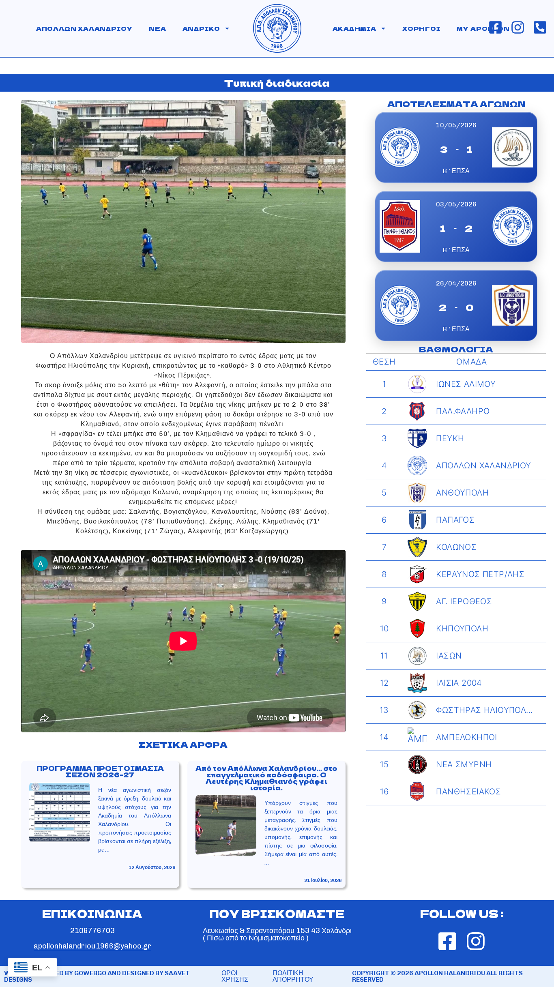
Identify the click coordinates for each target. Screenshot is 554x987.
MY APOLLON (483, 28)
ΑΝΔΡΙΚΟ (202, 28)
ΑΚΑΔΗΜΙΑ (354, 28)
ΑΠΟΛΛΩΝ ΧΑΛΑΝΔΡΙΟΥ (84, 28)
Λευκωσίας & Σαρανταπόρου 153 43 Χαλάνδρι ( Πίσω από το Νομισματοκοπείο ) (277, 934)
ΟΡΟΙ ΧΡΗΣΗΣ (234, 976)
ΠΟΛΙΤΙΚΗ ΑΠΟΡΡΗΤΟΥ (293, 976)
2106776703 (92, 930)
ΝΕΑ (157, 28)
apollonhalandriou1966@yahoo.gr (92, 946)
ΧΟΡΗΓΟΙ (421, 28)
